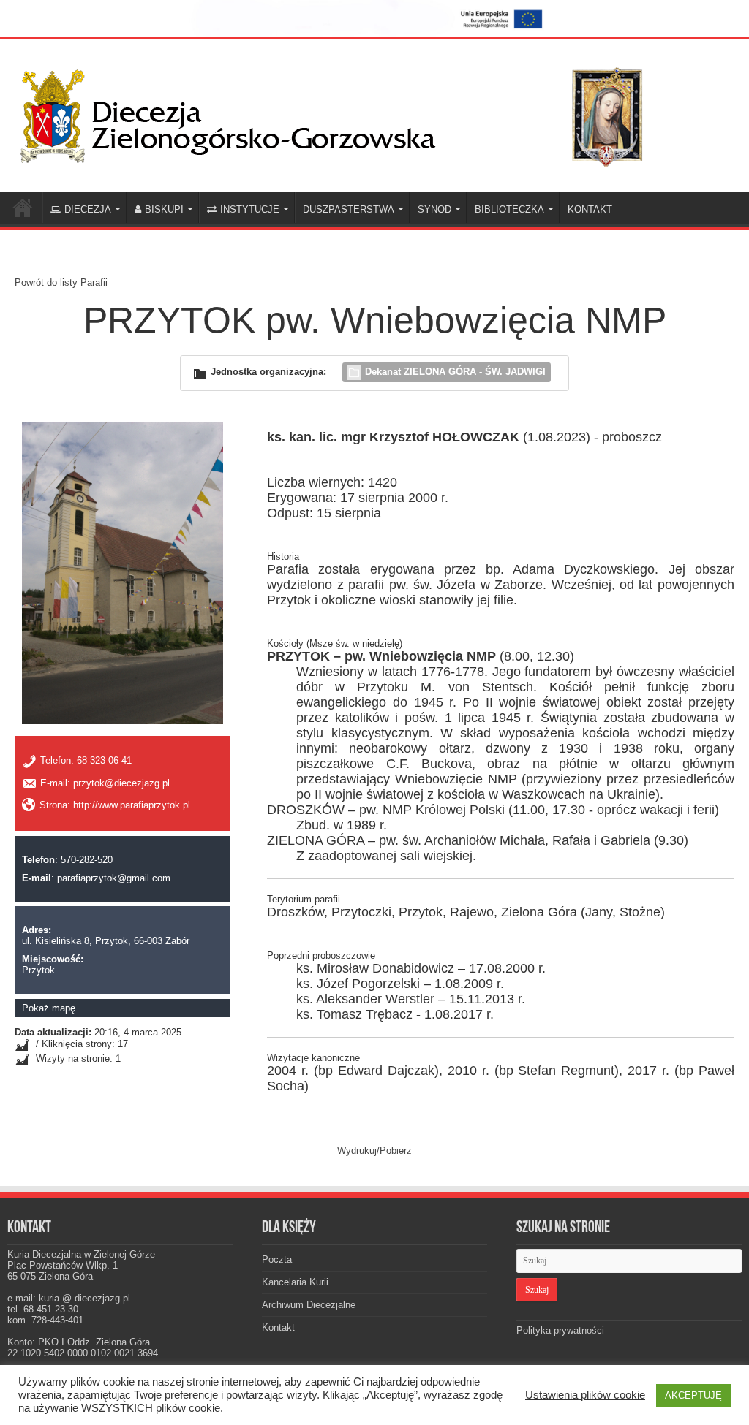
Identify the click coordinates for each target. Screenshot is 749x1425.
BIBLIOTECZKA (509, 209)
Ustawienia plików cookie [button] (585, 1395)
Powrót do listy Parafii (61, 282)
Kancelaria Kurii (295, 1282)
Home (23, 207)
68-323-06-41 (104, 761)
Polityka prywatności (560, 1330)
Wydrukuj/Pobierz (374, 1150)
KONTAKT (590, 209)
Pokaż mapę (48, 1008)
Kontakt (278, 1327)
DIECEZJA (87, 209)
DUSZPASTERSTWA (348, 209)
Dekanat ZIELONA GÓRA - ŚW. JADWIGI (455, 371)
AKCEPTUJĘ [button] (693, 1395)
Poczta (277, 1259)
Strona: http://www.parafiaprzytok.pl (114, 804)
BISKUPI (164, 209)
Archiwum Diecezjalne (308, 1304)
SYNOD (434, 209)
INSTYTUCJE (249, 209)
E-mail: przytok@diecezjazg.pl (105, 783)
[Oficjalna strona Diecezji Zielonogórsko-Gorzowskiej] (344, 113)
